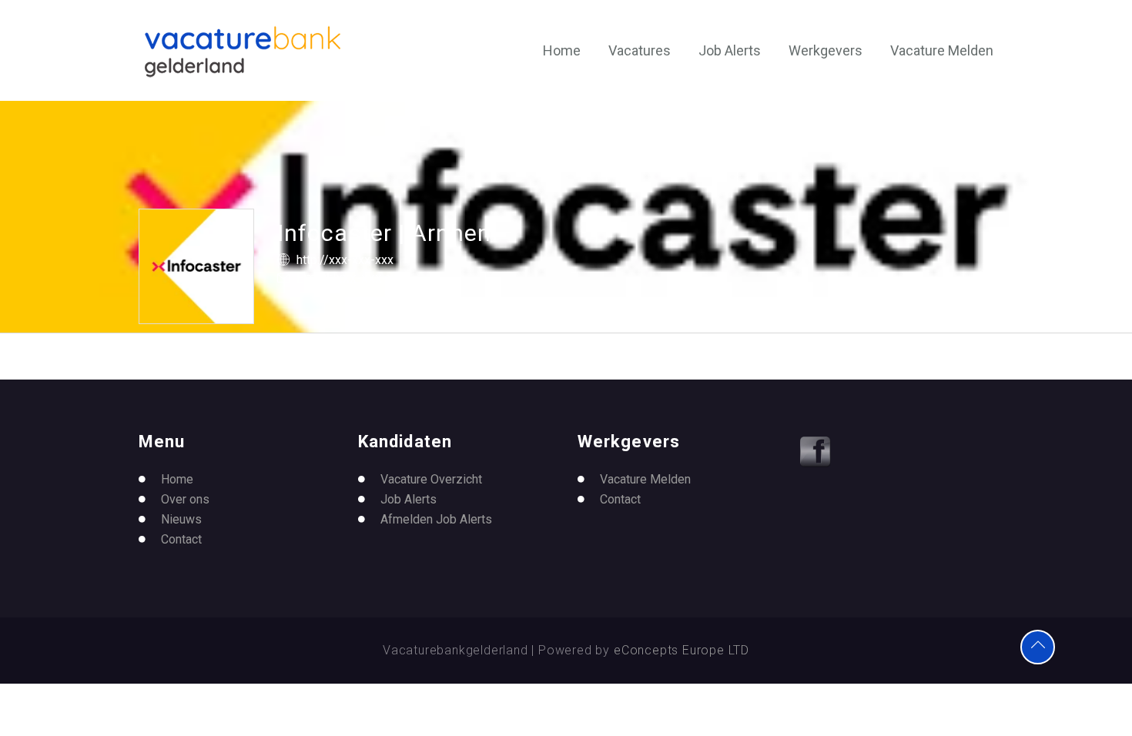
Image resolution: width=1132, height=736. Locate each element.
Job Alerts (729, 50)
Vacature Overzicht (431, 479)
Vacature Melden (941, 50)
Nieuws (181, 519)
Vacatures (639, 50)
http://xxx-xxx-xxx (345, 260)
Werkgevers (825, 50)
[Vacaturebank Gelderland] (242, 51)
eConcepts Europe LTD (681, 650)
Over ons (185, 499)
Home (562, 50)
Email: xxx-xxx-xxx (351, 277)
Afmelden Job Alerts (436, 519)
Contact (181, 539)
